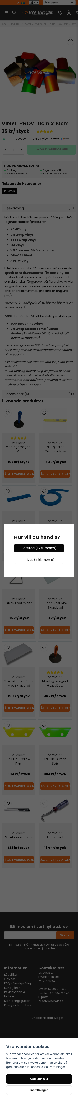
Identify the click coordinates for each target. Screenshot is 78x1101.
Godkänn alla (39, 1078)
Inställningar (39, 1090)
